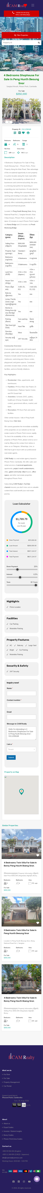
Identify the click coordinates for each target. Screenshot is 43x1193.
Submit (11, 757)
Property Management (12, 1082)
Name (10, 688)
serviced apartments (24, 465)
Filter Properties (22, 35)
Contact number (14, 700)
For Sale (7, 1078)
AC (11, 645)
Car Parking (14, 624)
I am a (10, 744)
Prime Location (15, 607)
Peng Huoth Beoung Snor (22, 211)
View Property (21, 853)
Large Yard (32, 645)
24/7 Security (14, 671)
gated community (15, 472)
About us (7, 1123)
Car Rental (7, 1086)
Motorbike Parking (16, 628)
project (15, 468)
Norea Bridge (11, 224)
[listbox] (21, 749)
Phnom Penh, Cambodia (12, 1097)
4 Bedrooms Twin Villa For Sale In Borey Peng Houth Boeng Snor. (20, 864)
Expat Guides (8, 1127)
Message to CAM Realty (17, 724)
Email (9, 712)
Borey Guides (9, 1135)
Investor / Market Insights (13, 1131)
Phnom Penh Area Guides (13, 1139)
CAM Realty (8, 458)
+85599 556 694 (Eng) (22, 12)
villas (23, 472)
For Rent (7, 1074)
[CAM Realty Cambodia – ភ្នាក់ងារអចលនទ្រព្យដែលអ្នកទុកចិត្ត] (16, 5)
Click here (17, 421)
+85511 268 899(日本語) (22, 15)
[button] (23, 795)
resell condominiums (26, 468)
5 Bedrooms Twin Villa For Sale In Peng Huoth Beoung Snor (20, 932)
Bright (12, 650)
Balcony (20, 645)
